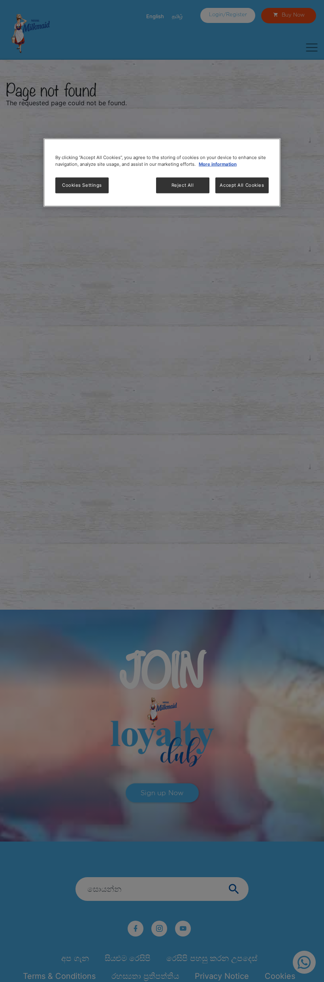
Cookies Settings (82, 185)
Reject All (182, 185)
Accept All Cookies (242, 185)
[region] (162, 172)
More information (218, 164)
